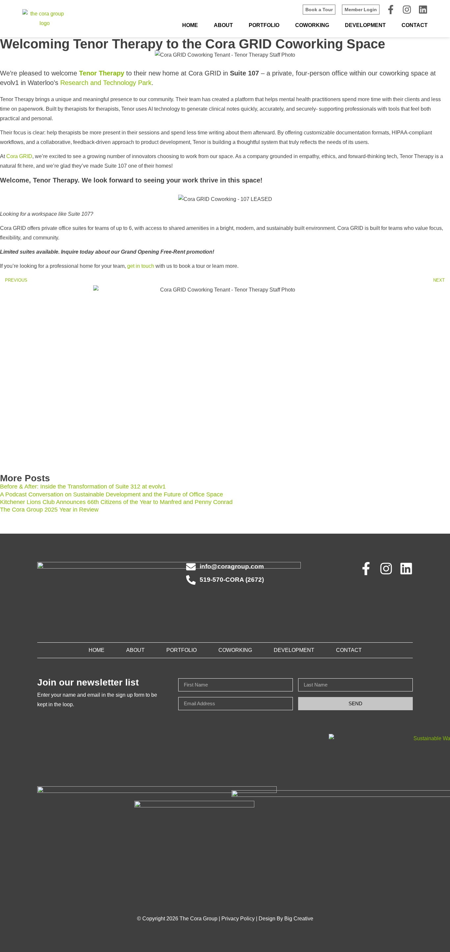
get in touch (140, 266)
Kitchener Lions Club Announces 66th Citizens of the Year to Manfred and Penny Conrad (116, 502)
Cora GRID (19, 156)
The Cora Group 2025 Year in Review (49, 509)
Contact (415, 25)
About (223, 25)
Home (190, 25)
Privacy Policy (238, 918)
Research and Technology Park (106, 82)
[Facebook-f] (390, 9)
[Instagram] (406, 9)
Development (365, 25)
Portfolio (264, 25)
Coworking (312, 25)
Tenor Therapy (101, 73)
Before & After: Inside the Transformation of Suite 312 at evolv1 (83, 486)
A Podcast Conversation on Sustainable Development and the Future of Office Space (111, 494)
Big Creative (298, 918)
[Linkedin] (423, 9)
